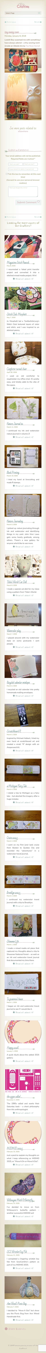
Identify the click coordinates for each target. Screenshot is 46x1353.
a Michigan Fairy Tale (17, 786)
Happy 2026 (13, 1047)
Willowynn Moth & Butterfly (20, 1200)
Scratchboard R (14, 731)
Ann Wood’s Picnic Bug (16, 1303)
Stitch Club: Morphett (17, 314)
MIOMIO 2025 (15, 1148)
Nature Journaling (15, 521)
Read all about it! (23, 278)
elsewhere (23, 131)
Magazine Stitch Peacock (18, 262)
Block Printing (13, 472)
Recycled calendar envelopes (18, 682)
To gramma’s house (15, 999)
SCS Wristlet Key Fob (17, 1251)
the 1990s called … (14, 1096)
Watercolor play (14, 630)
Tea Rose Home (32, 46)
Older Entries (16, 1329)
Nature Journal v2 (15, 423)
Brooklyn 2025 (13, 892)
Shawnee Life (13, 941)
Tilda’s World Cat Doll (17, 582)
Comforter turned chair (17, 369)
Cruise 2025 (12, 837)
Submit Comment (27, 202)
